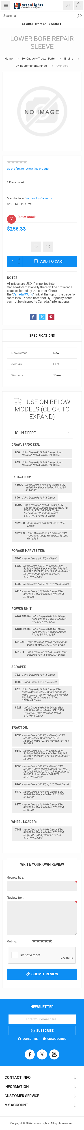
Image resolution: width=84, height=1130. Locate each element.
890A (41, 510)
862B (39, 711)
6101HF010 (40, 632)
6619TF (41, 653)
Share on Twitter (42, 317)
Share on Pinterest (51, 317)
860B (35, 682)
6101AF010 (40, 619)
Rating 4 (46, 941)
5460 (35, 558)
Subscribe (30, 1038)
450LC (40, 487)
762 (35, 674)
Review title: (15, 877)
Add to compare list (48, 247)
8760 (42, 784)
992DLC (40, 524)
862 (41, 695)
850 (38, 454)
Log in (68, 5)
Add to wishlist (36, 247)
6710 (39, 594)
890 (35, 497)
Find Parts (79, 15)
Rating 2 (38, 941)
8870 (39, 807)
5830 (42, 584)
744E (39, 833)
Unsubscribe (56, 1038)
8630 (42, 739)
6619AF (41, 643)
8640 (42, 754)
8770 (39, 794)
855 (38, 464)
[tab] (42, 336)
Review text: (15, 897)
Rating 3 (42, 941)
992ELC (41, 536)
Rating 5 (50, 941)
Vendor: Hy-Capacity (39, 198)
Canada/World (23, 294)
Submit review (44, 974)
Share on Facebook (33, 317)
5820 (42, 571)
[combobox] (37, 15)
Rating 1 (34, 941)
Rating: (12, 941)
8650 (42, 772)
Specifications (42, 335)
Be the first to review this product (28, 168)
